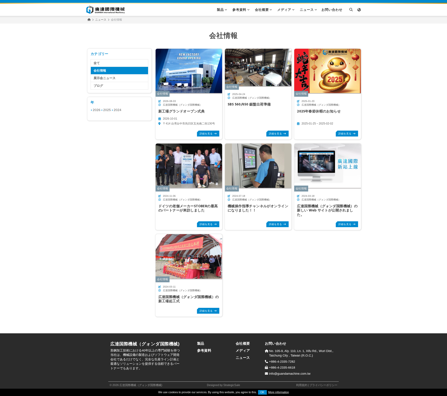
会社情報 (100, 70)
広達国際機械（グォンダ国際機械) (140, 385)
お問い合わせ (331, 10)
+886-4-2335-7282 (282, 361)
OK (262, 392)
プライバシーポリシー (323, 385)
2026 (96, 110)
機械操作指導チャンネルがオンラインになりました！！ (258, 208)
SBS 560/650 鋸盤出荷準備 (249, 104)
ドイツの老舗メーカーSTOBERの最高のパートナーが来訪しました (188, 208)
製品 (220, 10)
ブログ (98, 85)
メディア (284, 10)
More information (278, 392)
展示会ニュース (105, 78)
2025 (107, 110)
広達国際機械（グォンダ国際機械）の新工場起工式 (188, 299)
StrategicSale (231, 385)
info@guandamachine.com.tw (289, 373)
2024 (117, 110)
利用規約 (301, 385)
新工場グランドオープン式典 (181, 111)
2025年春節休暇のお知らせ (319, 111)
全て (97, 63)
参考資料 (239, 10)
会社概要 (262, 10)
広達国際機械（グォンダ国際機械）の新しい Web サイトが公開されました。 (327, 210)
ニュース (307, 10)
